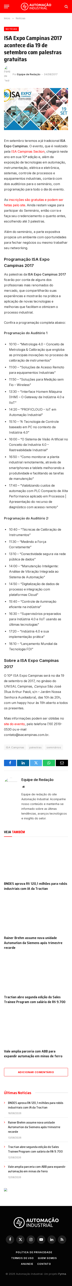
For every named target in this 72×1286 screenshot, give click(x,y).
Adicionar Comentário (36, 1072)
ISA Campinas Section (28, 151)
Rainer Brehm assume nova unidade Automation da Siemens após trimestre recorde (33, 942)
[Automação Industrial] (36, 6)
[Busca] (66, 6)
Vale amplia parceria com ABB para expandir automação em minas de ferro (33, 1053)
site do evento (14, 724)
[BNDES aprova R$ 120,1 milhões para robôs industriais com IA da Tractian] (36, 860)
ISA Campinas (15, 747)
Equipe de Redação (28, 74)
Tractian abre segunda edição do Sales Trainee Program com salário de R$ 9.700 (34, 999)
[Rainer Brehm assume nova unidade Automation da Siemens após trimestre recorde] (36, 914)
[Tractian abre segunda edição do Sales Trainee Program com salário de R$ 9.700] (36, 973)
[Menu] (6, 6)
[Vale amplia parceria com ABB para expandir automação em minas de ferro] (36, 1028)
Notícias (11, 29)
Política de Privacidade (34, 1252)
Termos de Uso (22, 1258)
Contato (44, 1263)
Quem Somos (47, 1258)
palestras (35, 747)
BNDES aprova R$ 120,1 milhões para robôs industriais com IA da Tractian (35, 886)
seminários (54, 747)
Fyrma (62, 1273)
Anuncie (27, 1263)
